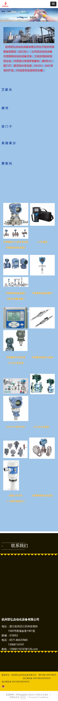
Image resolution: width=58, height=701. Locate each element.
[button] (53, 4)
